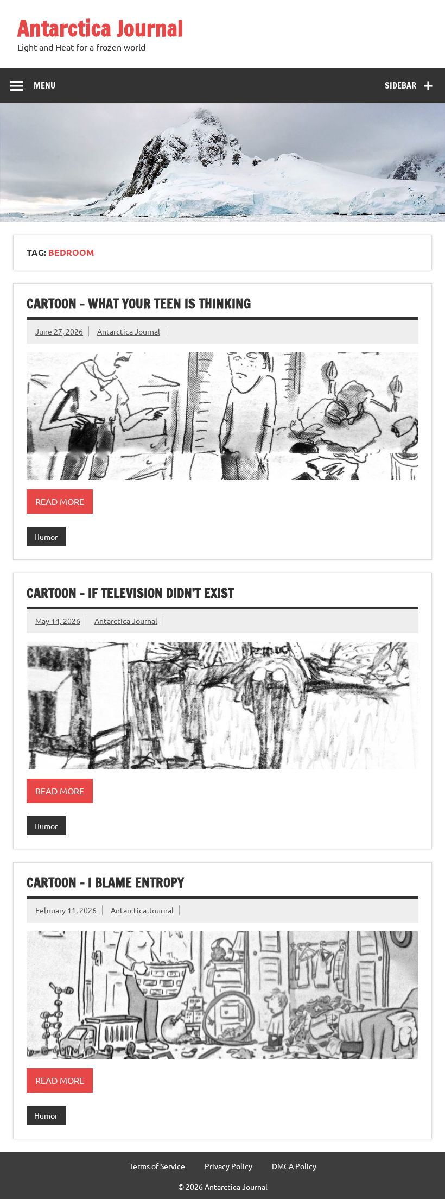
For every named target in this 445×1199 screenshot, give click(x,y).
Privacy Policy (228, 1166)
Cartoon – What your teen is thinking (139, 303)
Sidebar (400, 85)
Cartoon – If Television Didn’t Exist (130, 593)
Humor (46, 536)
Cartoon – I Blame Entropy (105, 882)
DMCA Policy (294, 1166)
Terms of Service (157, 1166)
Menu (44, 85)
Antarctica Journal (100, 27)
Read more (59, 501)
